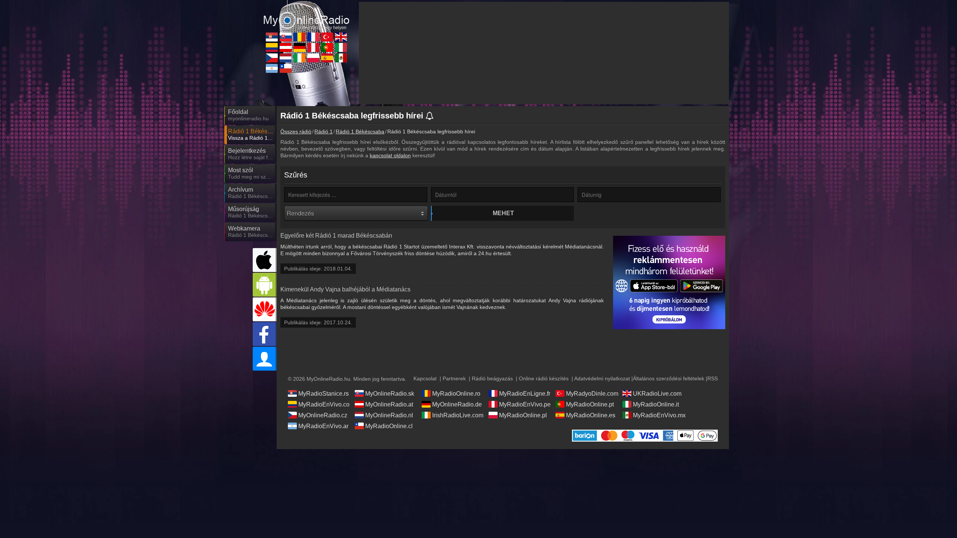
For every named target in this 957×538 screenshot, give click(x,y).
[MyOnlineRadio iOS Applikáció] (265, 260)
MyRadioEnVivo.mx (659, 415)
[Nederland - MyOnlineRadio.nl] (286, 57)
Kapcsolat (425, 378)
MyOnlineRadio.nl (389, 415)
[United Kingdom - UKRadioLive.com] (341, 37)
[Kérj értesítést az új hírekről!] (430, 116)
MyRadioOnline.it (656, 404)
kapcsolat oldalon (390, 155)
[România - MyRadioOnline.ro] (299, 37)
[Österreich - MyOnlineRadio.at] (286, 47)
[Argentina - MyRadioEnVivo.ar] (272, 68)
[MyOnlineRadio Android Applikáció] (265, 285)
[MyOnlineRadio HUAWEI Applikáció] (265, 309)
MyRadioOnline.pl (523, 415)
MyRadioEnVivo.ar (323, 426)
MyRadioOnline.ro (456, 393)
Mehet (503, 213)
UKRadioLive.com (657, 393)
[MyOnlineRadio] (307, 15)
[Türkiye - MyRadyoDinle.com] (327, 37)
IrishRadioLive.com (457, 415)
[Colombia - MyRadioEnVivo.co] (272, 47)
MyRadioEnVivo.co (324, 404)
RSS (712, 378)
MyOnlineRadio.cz (322, 415)
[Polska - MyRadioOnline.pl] (313, 57)
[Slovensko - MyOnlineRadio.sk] (286, 37)
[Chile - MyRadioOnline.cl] (286, 68)
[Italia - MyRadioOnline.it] (341, 47)
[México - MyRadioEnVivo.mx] (341, 57)
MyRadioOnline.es (590, 415)
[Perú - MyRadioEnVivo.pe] (313, 47)
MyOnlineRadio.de (457, 404)
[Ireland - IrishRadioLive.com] (299, 57)
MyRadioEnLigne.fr (524, 393)
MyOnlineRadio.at (389, 404)
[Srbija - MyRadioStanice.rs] (272, 37)
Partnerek (454, 378)
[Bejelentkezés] (265, 359)
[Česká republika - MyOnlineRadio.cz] (272, 57)
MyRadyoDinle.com (592, 393)
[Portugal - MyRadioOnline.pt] (327, 47)
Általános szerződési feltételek (668, 378)
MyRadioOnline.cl (389, 426)
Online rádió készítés (544, 378)
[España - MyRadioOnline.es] (327, 57)
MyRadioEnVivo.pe (525, 404)
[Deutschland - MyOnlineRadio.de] (299, 47)
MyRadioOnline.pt (590, 404)
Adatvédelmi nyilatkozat (602, 378)
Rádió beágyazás (492, 378)
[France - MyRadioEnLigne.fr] (313, 37)
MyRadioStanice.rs (323, 393)
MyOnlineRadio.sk (389, 393)
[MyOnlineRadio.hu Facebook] (265, 334)
